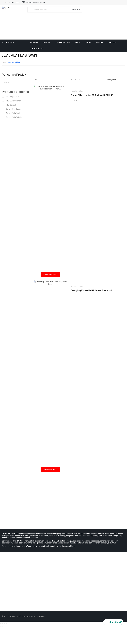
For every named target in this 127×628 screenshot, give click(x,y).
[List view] (43, 80)
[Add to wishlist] (50, 173)
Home (4, 62)
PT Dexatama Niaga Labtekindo (32, 616)
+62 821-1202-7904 (11, 2)
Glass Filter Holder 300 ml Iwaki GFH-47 (92, 95)
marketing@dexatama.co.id (35, 2)
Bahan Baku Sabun (13, 109)
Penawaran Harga (50, 274)
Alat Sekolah (11, 105)
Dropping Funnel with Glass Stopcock (92, 290)
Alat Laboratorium (13, 101)
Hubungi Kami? (115, 622)
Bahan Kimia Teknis (14, 117)
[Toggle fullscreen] (4, 623)
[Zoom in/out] (6, 623)
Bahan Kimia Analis (13, 113)
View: (35, 80)
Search (75, 9)
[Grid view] (39, 80)
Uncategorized (12, 97)
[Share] (2, 623)
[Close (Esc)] (0, 623)
